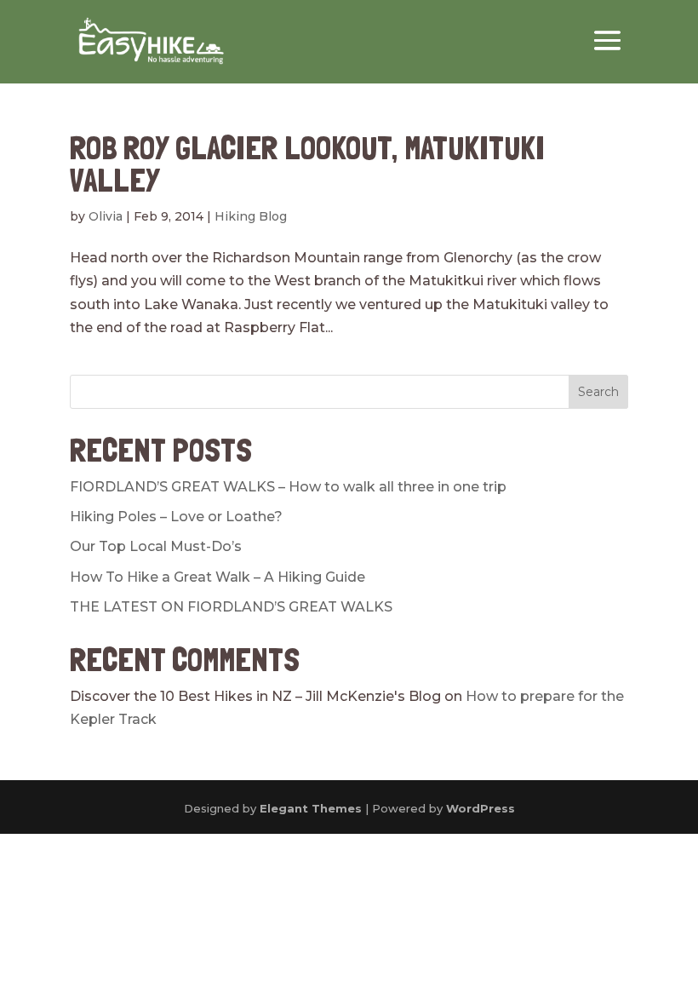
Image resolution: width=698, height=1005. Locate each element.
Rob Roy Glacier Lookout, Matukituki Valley (307, 164)
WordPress (480, 808)
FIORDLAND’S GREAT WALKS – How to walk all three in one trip (288, 487)
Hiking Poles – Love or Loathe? (176, 516)
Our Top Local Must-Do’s (156, 546)
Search (598, 391)
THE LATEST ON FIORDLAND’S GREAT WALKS (231, 607)
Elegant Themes (311, 808)
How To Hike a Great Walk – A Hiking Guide (217, 577)
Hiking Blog (251, 216)
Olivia (106, 216)
